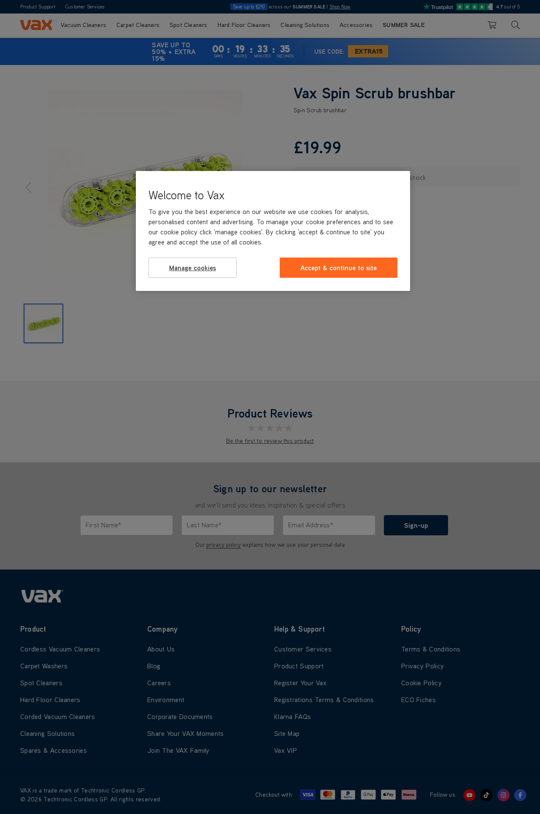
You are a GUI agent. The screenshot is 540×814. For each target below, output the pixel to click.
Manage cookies (192, 267)
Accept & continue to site (338, 267)
